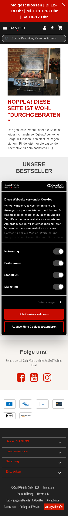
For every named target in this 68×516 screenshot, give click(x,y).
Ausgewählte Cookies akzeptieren (34, 326)
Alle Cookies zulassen (34, 314)
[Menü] (5, 28)
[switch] (58, 263)
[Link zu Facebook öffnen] (21, 382)
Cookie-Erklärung (25, 494)
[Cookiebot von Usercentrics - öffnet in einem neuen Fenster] (48, 186)
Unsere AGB (43, 494)
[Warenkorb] (60, 28)
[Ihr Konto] (45, 28)
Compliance (53, 500)
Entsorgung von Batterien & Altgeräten (24, 500)
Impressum (48, 487)
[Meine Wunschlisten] (52, 28)
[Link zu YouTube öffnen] (34, 382)
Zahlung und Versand (30, 507)
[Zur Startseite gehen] (17, 28)
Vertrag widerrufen (54, 507)
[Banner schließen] (63, 4)
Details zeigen (47, 302)
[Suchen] (6, 38)
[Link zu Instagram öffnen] (47, 382)
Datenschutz (10, 507)
